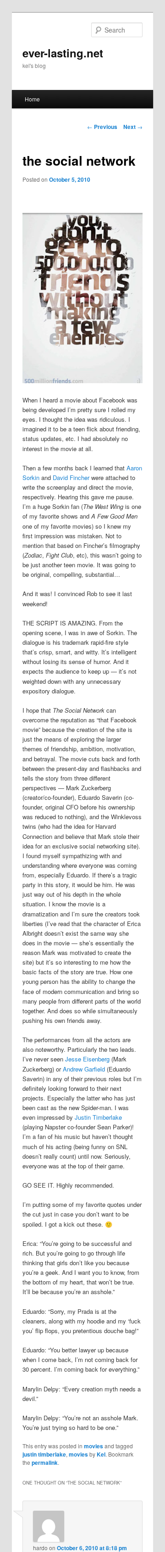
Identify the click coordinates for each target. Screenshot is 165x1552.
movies (93, 1446)
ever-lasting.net (62, 53)
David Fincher (71, 477)
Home (32, 99)
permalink (45, 1462)
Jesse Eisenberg (87, 1059)
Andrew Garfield (84, 1069)
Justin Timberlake (98, 1117)
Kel (101, 1454)
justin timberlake (44, 1454)
